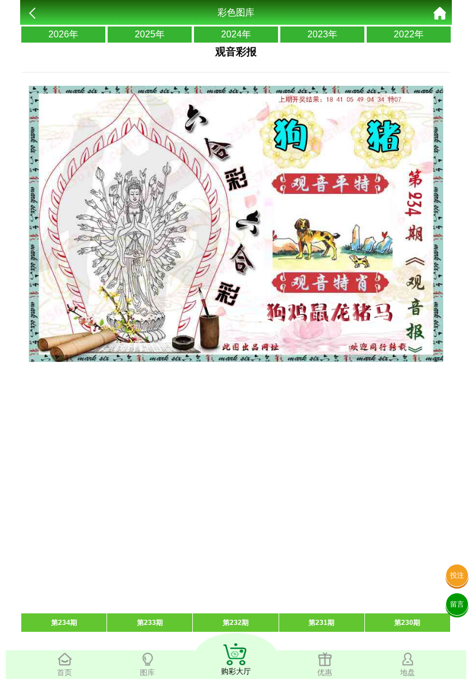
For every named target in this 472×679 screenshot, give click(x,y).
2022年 (409, 34)
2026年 (63, 34)
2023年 (322, 34)
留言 (457, 604)
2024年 (236, 34)
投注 (457, 575)
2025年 (150, 34)
